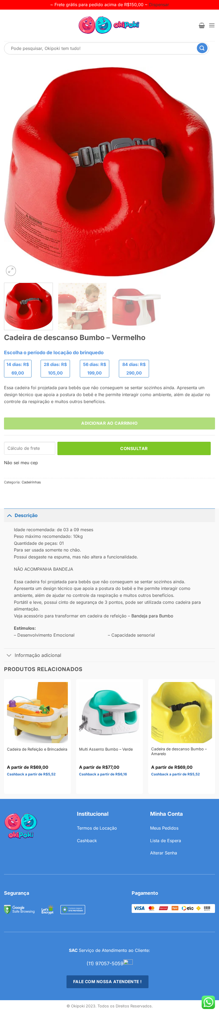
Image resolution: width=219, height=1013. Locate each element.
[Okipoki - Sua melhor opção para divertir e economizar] (109, 25)
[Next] (204, 172)
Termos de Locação (97, 828)
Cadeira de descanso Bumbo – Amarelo (179, 751)
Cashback (87, 840)
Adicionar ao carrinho (109, 423)
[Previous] (15, 172)
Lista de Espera (165, 840)
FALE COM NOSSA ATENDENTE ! (107, 981)
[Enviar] (206, 48)
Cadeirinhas (31, 482)
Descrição (26, 515)
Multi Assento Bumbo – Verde (106, 749)
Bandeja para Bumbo (152, 615)
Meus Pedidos (164, 828)
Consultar (134, 448)
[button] (202, 25)
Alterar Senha (163, 853)
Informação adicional (38, 655)
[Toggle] (9, 515)
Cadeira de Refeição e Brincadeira (37, 749)
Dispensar (159, 4)
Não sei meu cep (21, 462)
